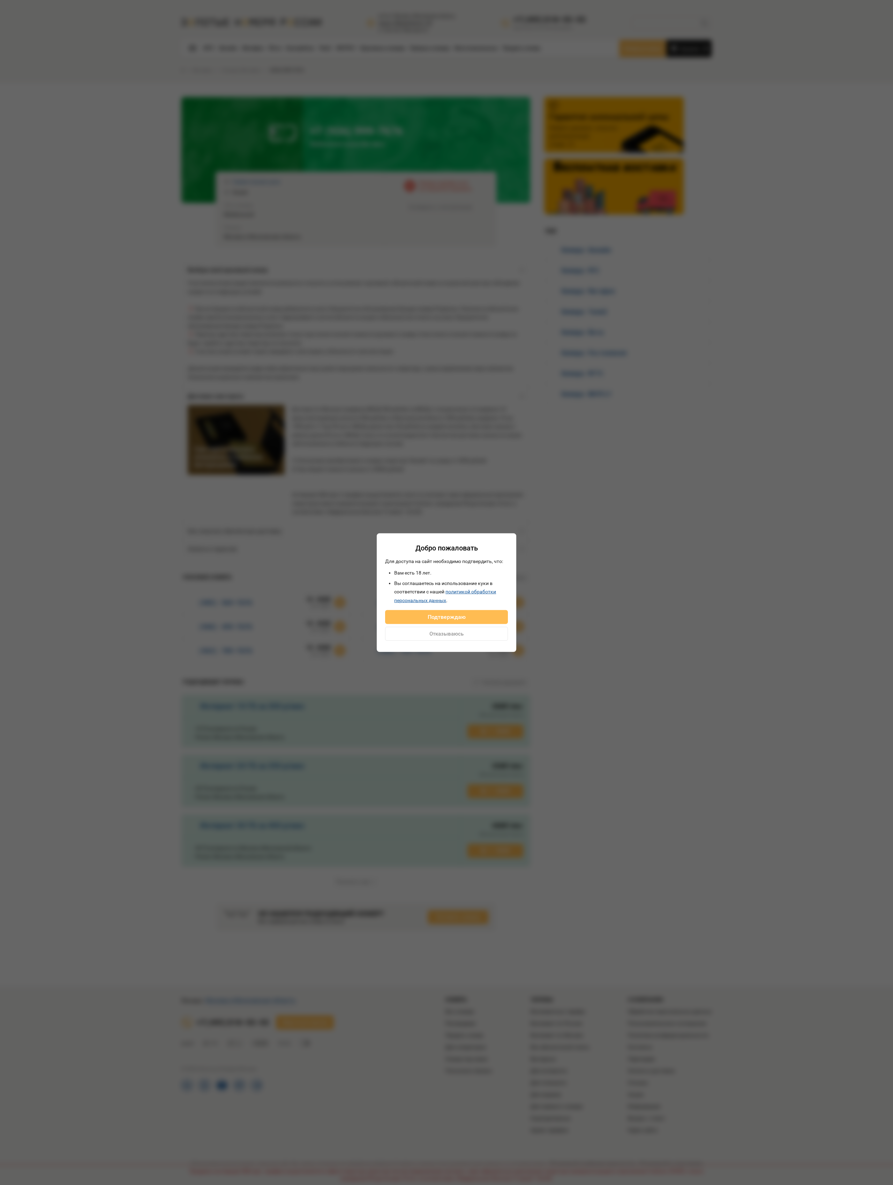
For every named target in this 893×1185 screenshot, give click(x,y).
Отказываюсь (446, 633)
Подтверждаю (447, 617)
